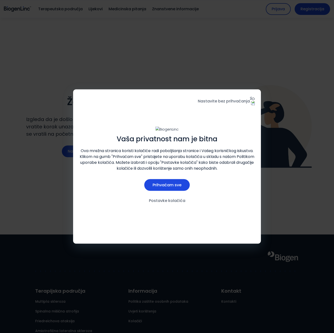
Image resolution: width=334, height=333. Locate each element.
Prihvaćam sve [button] (167, 185)
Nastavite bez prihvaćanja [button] (224, 101)
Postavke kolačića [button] (167, 200)
